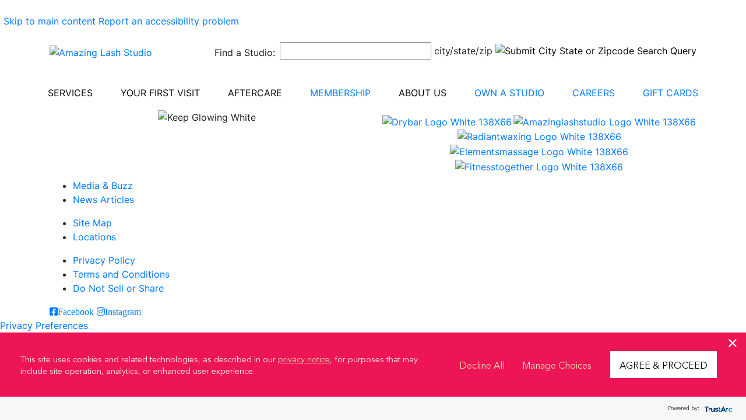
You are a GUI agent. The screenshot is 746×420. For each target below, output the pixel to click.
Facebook (76, 311)
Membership (340, 93)
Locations (94, 237)
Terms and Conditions (121, 274)
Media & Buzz (103, 185)
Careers (593, 93)
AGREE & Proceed (664, 364)
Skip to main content (49, 21)
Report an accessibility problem (168, 21)
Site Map (92, 223)
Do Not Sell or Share (118, 288)
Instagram (123, 311)
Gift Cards (670, 93)
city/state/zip (463, 51)
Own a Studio (509, 93)
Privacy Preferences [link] (44, 325)
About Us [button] (422, 93)
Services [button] (70, 93)
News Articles (103, 199)
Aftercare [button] (255, 93)
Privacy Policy (104, 260)
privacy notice (304, 359)
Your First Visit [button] (160, 93)
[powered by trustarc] (716, 408)
